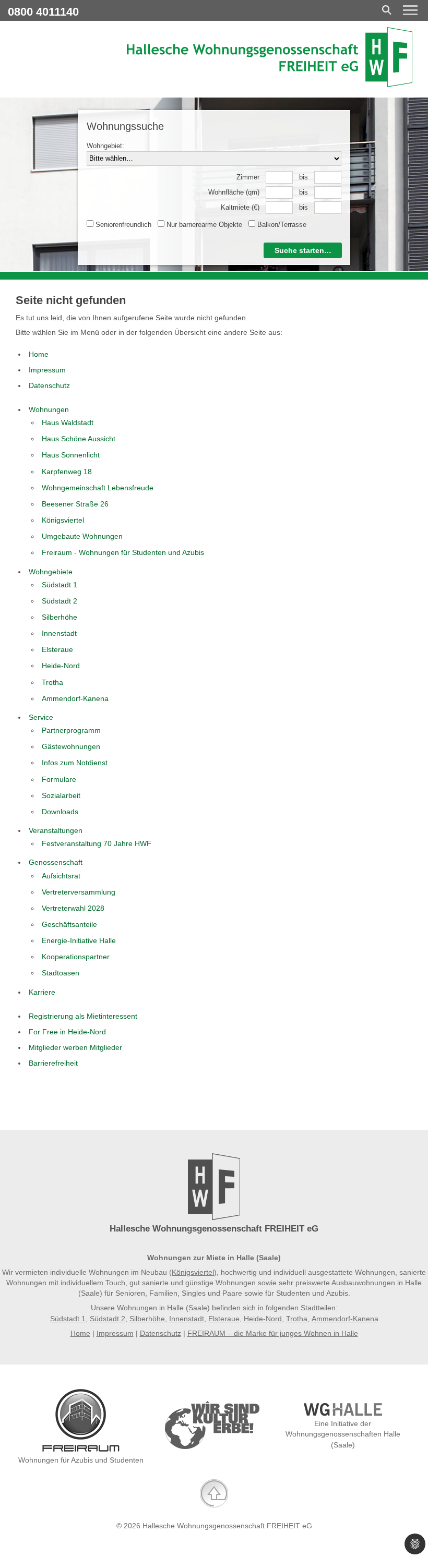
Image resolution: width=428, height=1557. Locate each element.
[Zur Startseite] (269, 84)
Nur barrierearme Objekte (203, 224)
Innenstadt (186, 1318)
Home (80, 1333)
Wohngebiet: (105, 146)
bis (303, 177)
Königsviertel (193, 1272)
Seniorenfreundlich (122, 224)
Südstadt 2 (107, 1318)
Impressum (115, 1333)
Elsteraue (224, 1318)
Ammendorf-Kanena (345, 1318)
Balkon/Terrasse (280, 224)
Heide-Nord (263, 1318)
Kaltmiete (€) (240, 207)
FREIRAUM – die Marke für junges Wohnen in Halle (272, 1333)
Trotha (296, 1318)
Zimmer (247, 177)
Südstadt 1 (68, 1318)
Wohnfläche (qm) (233, 192)
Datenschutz (160, 1333)
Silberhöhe (147, 1318)
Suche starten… (303, 250)
